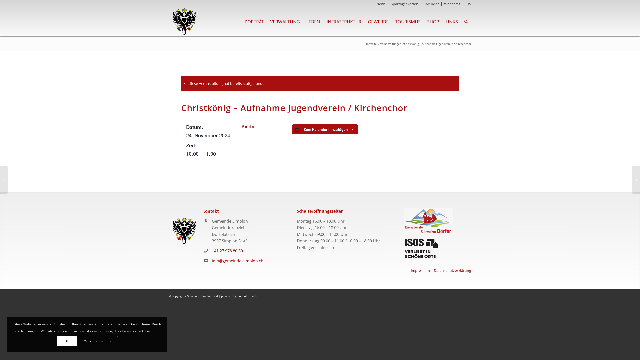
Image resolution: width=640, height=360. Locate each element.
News (381, 4)
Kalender (431, 4)
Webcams (452, 4)
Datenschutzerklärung (452, 270)
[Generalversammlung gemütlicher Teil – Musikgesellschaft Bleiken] (4, 180)
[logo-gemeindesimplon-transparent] (184, 21)
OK (67, 341)
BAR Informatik (247, 296)
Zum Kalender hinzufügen (326, 129)
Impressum (420, 270)
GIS (468, 4)
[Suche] (466, 21)
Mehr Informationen (99, 341)
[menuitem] (381, 4)
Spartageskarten (404, 4)
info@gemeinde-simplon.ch (238, 261)
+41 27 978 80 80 (227, 251)
